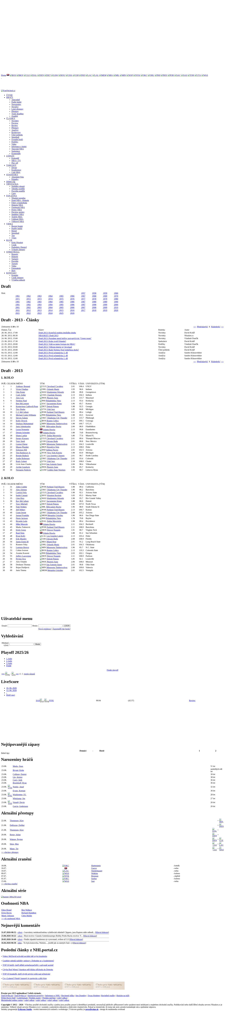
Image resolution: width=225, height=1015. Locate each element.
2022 (28, 313)
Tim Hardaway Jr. (23, 453)
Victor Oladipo (22, 389)
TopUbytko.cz (20, 995)
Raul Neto (20, 533)
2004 (50, 307)
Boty (13, 271)
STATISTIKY (12, 175)
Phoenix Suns (52, 398)
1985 (61, 302)
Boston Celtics (53, 421)
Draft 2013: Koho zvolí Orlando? (52, 341)
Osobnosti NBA (18, 207)
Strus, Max (14, 844)
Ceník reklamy (17, 278)
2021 (17, 313)
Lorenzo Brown (22, 547)
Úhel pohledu (17, 135)
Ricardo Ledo (21, 521)
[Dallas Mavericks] (33, 75)
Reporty (14, 254)
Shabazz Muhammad (24, 423)
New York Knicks (54, 453)
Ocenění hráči (17, 139)
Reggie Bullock (22, 455)
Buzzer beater (17, 226)
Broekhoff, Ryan (20, 783)
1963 (39, 296)
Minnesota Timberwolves (56, 423)
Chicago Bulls (52, 441)
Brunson (94, 876)
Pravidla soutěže (18, 191)
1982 (28, 302)
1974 (50, 299)
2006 (72, 307)
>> (222, 327)
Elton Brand (6, 910)
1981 (17, 302)
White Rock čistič (8, 998)
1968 (94, 296)
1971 (17, 299)
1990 (116, 302)
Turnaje (14, 263)
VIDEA (9, 224)
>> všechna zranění (9, 884)
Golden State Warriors (56, 470)
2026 (72, 313)
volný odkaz (62, 998)
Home (3, 75)
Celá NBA (15, 172)
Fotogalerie (16, 268)
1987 (83, 302)
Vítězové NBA (17, 221)
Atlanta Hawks (49, 429)
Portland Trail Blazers (55, 412)
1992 (28, 304)
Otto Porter (20, 392)
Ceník (13, 245)
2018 (94, 310)
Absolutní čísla (17, 177)
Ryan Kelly (20, 536)
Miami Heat (51, 542)
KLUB (9, 240)
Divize (14, 168)
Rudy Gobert (21, 461)
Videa (13, 144)
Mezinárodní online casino (12, 1000)
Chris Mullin (26, 916)
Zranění (14, 116)
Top (13, 235)
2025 (61, 313)
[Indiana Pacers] (82, 75)
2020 (116, 310)
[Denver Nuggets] (40, 75)
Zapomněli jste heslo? (61, 629)
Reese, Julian (15, 835)
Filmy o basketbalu (19, 203)
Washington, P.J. (19, 794)
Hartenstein (96, 865)
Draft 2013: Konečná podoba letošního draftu (57, 333)
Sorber (94, 879)
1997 (83, 304)
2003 (39, 307)
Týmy (13, 238)
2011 (18, 310)
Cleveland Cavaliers (54, 386)
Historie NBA (17, 205)
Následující (215, 327)
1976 (72, 299)
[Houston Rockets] (61, 75)
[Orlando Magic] (151, 75)
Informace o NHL (52, 995)
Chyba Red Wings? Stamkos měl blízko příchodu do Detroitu (28, 969)
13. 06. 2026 (11, 690)
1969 (105, 296)
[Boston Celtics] (13, 75)
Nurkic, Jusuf (18, 787)
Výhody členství (18, 249)
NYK (3, 674)
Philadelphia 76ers (53, 401)
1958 (94, 293)
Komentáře (16, 153)
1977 (83, 299)
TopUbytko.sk (7, 995)
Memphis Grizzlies (55, 515)
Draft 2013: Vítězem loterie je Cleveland (55, 347)
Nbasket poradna (18, 198)
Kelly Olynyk (21, 421)
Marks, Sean (18, 766)
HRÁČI (9, 97)
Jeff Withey (20, 510)
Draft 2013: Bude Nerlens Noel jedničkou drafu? (59, 350)
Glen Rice (20, 498)
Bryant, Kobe (18, 770)
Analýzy (14, 130)
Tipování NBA (17, 149)
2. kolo (9, 661)
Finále (8, 666)
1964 (50, 296)
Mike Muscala (22, 524)
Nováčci (14, 107)
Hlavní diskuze (102, 932)
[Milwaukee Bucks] (116, 75)
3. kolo (9, 663)
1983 (39, 302)
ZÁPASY (10, 156)
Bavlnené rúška (67, 995)
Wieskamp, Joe (19, 798)
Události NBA (17, 219)
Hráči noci (10, 695)
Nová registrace (44, 629)
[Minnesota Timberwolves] (123, 75)
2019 (105, 310)
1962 (28, 296)
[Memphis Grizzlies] (102, 75)
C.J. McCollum (22, 412)
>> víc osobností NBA (10, 918)
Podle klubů (16, 102)
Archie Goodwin (23, 467)
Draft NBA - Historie (20, 200)
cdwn (20, 932)
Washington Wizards (55, 392)
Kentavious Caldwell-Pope (27, 406)
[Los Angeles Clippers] (89, 75)
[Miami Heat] (110, 75)
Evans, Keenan (19, 791)
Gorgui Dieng (21, 444)
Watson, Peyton (16, 839)
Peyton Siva (21, 559)
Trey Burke (20, 409)
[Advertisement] (79, 19)
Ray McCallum (22, 501)
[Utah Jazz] (198, 75)
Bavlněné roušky (108, 995)
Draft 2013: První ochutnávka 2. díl (53, 355)
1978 (94, 299)
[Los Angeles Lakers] (95, 75)
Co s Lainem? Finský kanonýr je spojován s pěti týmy (25, 978)
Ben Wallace (26, 910)
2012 (28, 310)
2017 (83, 310)
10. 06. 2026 (11, 688)
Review (14, 125)
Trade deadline (17, 114)
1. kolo (9, 659)
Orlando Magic (53, 389)
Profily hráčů (16, 228)
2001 (17, 307)
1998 (94, 304)
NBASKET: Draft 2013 (48, 335)
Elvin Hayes (6, 913)
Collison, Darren (19, 774)
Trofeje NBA (16, 217)
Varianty (14, 259)
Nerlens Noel (21, 401)
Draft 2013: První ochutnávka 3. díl (53, 353)
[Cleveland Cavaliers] (27, 75)
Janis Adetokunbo (23, 426)
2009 (105, 307)
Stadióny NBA (17, 214)
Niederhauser (96, 871)
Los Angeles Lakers (55, 536)
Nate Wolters (21, 507)
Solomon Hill (21, 450)
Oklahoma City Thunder (57, 418)
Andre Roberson (23, 458)
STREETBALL (13, 252)
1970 (116, 296)
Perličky (14, 142)
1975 (61, 299)
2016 (72, 310)
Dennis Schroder (23, 432)
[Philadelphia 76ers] (157, 75)
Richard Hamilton (28, 913)
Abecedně (15, 100)
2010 (116, 307)
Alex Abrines (21, 490)
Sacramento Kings (54, 403)
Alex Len (20, 398)
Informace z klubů (18, 146)
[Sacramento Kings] (177, 75)
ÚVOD (9, 95)
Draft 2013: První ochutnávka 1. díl (53, 358)
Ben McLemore (22, 403)
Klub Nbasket (17, 242)
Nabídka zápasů (18, 186)
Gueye (94, 868)
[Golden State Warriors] (54, 75)
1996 (72, 304)
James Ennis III (22, 542)
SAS (17, 674)
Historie (14, 256)
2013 (39, 310)
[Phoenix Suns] (164, 75)
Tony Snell (20, 441)
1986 (72, 302)
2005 (61, 307)
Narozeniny (16, 104)
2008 (94, 307)
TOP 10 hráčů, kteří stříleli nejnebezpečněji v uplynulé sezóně (28, 965)
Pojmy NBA (16, 210)
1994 (50, 304)
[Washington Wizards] (204, 75)
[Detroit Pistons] (47, 75)
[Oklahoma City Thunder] (144, 75)
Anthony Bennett (23, 386)
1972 (28, 299)
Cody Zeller (21, 395)
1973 (39, 299)
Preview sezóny (17, 212)
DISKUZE (10, 182)
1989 (105, 302)
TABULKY (11, 165)
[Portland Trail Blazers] (171, 75)
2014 (50, 310)
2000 (116, 304)
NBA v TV (16, 160)
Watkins (94, 873)
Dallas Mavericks (54, 435)
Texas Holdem (94, 995)
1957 (83, 293)
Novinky (15, 121)
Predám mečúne (49, 998)
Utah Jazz (51, 409)
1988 (94, 302)
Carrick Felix (21, 492)
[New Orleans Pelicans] (129, 75)
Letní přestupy (17, 109)
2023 (39, 313)
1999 (105, 304)
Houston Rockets (54, 495)
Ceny (13, 193)
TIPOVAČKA (12, 184)
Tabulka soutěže (18, 189)
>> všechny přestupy (9, 852)
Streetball (15, 137)
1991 (17, 304)
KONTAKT (11, 273)
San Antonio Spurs (54, 464)
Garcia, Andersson (20, 806)
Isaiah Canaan (21, 495)
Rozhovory (16, 132)
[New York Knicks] (136, 75)
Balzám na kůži (123, 995)
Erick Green (21, 530)
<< (194, 327)
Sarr (93, 881)
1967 (83, 296)
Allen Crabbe (21, 487)
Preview (14, 123)
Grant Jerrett (21, 512)
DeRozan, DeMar (17, 825)
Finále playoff (112, 670)
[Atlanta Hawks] (8, 75)
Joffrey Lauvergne (23, 556)
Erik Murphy (21, 539)
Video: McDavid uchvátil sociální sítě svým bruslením (25, 956)
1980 (116, 299)
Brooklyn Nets (53, 447)
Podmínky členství (19, 247)
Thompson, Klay (17, 820)
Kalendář (15, 158)
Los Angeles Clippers (55, 455)
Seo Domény (81, 995)
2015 (61, 310)
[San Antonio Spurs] (184, 75)
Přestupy (15, 111)
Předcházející (202, 327)
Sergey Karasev (22, 438)
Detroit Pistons (53, 406)
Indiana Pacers (52, 450)
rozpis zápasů (29, 674)
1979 (105, 299)
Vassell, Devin (19, 802)
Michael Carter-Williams (26, 415)
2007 (83, 307)
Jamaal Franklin (22, 515)
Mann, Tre (14, 849)
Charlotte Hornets (54, 395)
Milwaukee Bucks (53, 426)
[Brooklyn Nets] (20, 75)
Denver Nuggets (53, 530)
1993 (39, 304)
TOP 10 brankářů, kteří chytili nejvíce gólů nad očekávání (26, 974)
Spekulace (15, 151)
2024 (50, 313)
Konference (16, 170)
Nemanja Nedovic (23, 470)
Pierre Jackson (22, 518)
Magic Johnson (7, 916)
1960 (116, 293)
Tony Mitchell (21, 504)
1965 (61, 296)
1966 (72, 296)
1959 (105, 293)
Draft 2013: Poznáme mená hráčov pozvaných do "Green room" (65, 338)
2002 (28, 307)
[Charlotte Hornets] (69, 75)
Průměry (14, 179)
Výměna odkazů (18, 280)
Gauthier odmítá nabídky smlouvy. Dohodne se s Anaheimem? (28, 961)
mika (20, 943)
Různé (14, 231)
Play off (14, 163)
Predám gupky (35, 998)
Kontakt (14, 275)
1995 (61, 304)
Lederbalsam (22, 998)
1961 (17, 296)
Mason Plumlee (22, 447)
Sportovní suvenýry (36, 995)
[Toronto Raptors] (191, 75)
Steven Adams (22, 418)
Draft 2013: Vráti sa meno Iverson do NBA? (57, 344)
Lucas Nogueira (22, 429)
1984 (50, 302)
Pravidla (14, 261)
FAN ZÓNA (11, 196)
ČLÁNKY (10, 118)
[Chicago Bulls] (76, 75)
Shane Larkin (21, 435)
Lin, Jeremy (18, 777)
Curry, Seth (17, 780)
